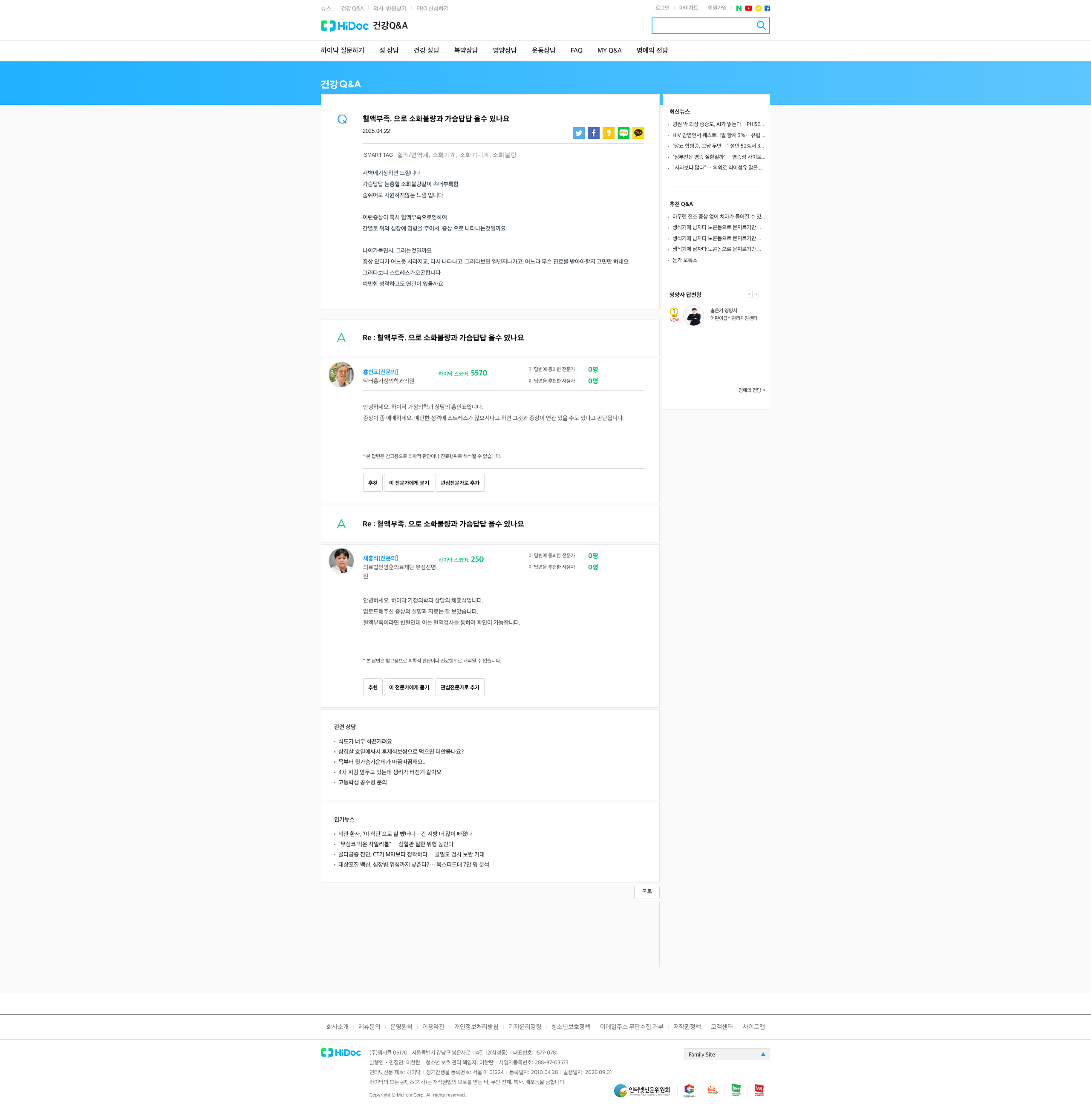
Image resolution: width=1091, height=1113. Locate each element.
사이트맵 (754, 1027)
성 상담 (389, 51)
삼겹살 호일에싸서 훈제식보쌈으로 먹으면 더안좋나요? (401, 751)
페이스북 (767, 8)
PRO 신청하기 (432, 8)
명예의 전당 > (752, 390)
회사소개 (337, 1027)
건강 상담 (426, 51)
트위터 (579, 133)
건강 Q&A (352, 8)
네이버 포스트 (739, 8)
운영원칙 (401, 1027)
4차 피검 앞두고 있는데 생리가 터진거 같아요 (390, 772)
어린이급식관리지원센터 (733, 318)
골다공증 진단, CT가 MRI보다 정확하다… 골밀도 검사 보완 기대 (411, 854)
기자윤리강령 (525, 1027)
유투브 (748, 8)
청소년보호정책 (570, 1027)
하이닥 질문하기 (342, 51)
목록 (647, 892)
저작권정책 (687, 1027)
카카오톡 (638, 133)
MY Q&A (609, 51)
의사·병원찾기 (390, 8)
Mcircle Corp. (411, 1095)
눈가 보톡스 (684, 260)
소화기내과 (474, 154)
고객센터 (722, 1027)
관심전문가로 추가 (460, 483)
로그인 (662, 8)
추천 (373, 483)
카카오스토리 (609, 133)
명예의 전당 (652, 51)
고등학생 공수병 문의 (362, 782)
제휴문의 (369, 1027)
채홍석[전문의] (380, 558)
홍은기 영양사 (723, 311)
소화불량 (505, 154)
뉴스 (326, 8)
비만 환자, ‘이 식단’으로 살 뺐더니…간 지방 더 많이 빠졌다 (405, 834)
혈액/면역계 (413, 154)
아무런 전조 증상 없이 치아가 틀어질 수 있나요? (718, 216)
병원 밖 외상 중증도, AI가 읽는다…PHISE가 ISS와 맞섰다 (718, 124)
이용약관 (433, 1027)
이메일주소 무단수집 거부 (632, 1027)
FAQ (577, 51)
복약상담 (466, 51)
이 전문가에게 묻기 (409, 483)
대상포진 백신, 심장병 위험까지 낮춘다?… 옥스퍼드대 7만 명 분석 (413, 864)
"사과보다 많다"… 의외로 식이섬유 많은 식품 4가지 (718, 167)
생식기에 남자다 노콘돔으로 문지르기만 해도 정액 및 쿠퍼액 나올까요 (718, 227)
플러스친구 (758, 8)
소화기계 (444, 154)
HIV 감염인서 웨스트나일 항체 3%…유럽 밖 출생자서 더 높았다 (718, 135)
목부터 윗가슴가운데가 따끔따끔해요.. (381, 762)
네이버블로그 (623, 133)
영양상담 (505, 51)
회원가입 (717, 8)
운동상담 (544, 51)
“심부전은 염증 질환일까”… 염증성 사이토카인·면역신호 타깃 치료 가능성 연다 (718, 157)
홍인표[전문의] (380, 372)
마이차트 (688, 8)
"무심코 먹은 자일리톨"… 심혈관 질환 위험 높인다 (395, 844)
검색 (761, 25)
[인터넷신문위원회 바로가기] (646, 1094)
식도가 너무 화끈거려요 (365, 741)
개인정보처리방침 (476, 1027)
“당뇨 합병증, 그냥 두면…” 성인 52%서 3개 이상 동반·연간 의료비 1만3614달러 (718, 146)
